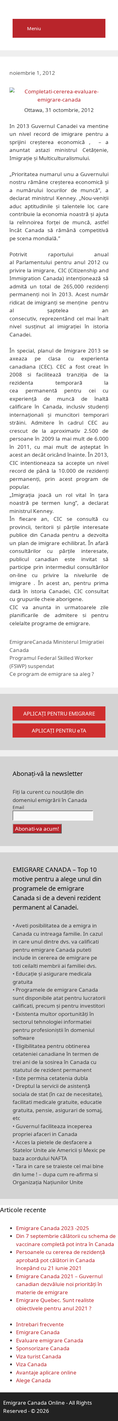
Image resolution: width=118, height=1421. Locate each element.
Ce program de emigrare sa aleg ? (51, 673)
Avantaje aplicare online (46, 1372)
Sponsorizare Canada (43, 1348)
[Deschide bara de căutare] (96, 28)
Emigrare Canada (38, 1332)
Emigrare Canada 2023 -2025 (52, 1228)
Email (18, 807)
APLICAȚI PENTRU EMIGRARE (59, 713)
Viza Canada (31, 1364)
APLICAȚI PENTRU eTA (59, 730)
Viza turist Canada (38, 1356)
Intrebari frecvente (40, 1324)
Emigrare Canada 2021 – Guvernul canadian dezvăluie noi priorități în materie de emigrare (59, 1284)
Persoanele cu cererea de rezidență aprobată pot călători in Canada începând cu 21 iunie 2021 (60, 1260)
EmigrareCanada (30, 641)
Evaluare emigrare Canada (49, 1340)
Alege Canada (33, 1380)
